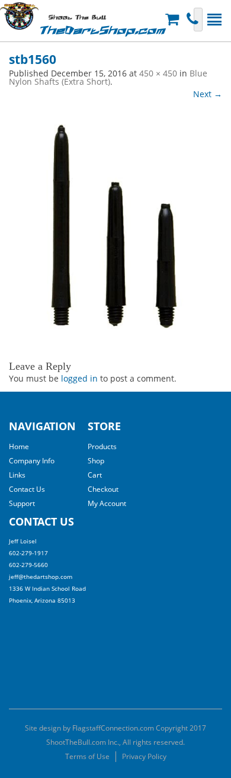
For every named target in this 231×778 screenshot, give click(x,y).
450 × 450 (158, 73)
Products (102, 446)
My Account (107, 503)
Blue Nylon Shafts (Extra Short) (108, 77)
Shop (96, 461)
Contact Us (27, 489)
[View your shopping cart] (173, 19)
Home (19, 446)
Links (17, 475)
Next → (207, 94)
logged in (79, 378)
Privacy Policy (144, 756)
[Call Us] (194, 19)
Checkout (103, 489)
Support (22, 503)
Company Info (31, 461)
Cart (95, 475)
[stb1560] (115, 223)
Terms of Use (87, 756)
